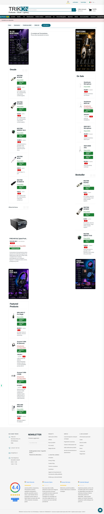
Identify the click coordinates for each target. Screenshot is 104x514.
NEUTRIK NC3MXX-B (20, 181)
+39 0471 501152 (15, 448)
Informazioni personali (85, 436)
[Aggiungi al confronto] (20, 232)
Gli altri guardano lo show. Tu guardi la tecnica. (37, 451)
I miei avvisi (82, 451)
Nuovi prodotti (51, 442)
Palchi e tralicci (39, 16)
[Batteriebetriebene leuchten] (85, 274)
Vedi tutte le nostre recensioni (15, 499)
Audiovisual (48, 16)
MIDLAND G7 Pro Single (21, 313)
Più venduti (51, 445)
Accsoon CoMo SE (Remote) (21, 342)
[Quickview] (24, 232)
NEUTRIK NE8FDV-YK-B (21, 129)
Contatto (13, 16)
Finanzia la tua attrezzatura (35, 454)
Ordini (81, 439)
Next (96, 491)
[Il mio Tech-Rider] (17, 232)
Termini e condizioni (53, 466)
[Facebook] (29, 448)
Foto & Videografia (61, 16)
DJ (54, 16)
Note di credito (83, 442)
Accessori (93, 16)
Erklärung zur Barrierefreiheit (55, 477)
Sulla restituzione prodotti (70, 447)
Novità (18, 16)
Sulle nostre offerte (52, 436)
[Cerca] (74, 9)
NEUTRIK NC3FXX (19, 76)
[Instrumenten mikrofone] (85, 50)
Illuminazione (30, 16)
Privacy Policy (51, 460)
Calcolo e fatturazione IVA (70, 444)
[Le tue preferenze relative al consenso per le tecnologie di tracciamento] (1, 385)
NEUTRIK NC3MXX (86, 208)
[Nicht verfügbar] (13, 232)
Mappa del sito (51, 448)
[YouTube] (32, 448)
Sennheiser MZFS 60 (87, 102)
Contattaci (50, 469)
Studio (76, 16)
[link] (80, 10)
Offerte (50, 439)
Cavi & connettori (84, 16)
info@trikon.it (14, 453)
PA (24, 16)
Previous (22, 491)
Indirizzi (81, 445)
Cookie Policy (51, 463)
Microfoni (70, 16)
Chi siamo (50, 457)
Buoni (81, 448)
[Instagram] (35, 448)
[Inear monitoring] (19, 47)
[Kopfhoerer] (19, 284)
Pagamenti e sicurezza (69, 441)
